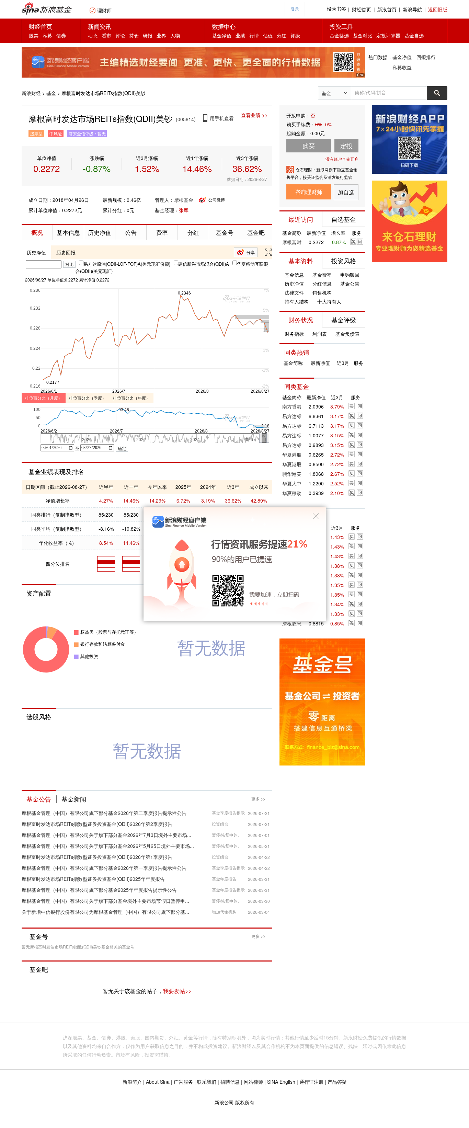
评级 (295, 35)
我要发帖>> (177, 991)
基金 (51, 93)
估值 (268, 35)
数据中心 (224, 26)
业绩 (240, 35)
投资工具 (341, 26)
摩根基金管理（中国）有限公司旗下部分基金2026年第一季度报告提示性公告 (104, 867)
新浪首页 (387, 9)
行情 (254, 35)
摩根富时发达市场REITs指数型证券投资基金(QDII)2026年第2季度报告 (97, 823)
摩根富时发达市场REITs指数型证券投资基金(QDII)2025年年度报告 (93, 878)
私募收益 (402, 67)
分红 (281, 35)
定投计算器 (388, 35)
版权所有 (244, 1102)
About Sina (158, 1081)
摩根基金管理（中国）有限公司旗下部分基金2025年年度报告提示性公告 (99, 889)
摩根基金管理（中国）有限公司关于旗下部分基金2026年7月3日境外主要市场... (106, 834)
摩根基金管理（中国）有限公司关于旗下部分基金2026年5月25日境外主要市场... (108, 845)
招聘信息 (230, 1081)
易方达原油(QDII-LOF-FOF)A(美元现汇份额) (126, 264)
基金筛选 (339, 35)
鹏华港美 (291, 473)
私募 (47, 35)
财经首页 (361, 9)
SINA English (281, 1081)
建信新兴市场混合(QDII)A (203, 264)
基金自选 (414, 35)
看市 (106, 35)
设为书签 (336, 9)
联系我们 (206, 1081)
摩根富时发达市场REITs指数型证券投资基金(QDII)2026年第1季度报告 (97, 856)
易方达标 (291, 416)
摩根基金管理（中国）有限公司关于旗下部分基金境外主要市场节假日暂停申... (105, 900)
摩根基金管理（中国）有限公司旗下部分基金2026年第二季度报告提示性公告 (104, 812)
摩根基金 (183, 199)
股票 (33, 35)
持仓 (134, 35)
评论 (120, 35)
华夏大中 (291, 483)
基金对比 (362, 35)
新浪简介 (132, 1081)
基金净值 (221, 35)
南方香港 (291, 406)
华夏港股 (291, 454)
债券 (61, 35)
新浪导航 (412, 9)
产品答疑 (337, 1081)
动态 (93, 35)
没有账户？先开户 (341, 159)
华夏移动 (291, 493)
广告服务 (183, 1081)
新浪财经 (31, 93)
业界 (161, 35)
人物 (175, 35)
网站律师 (253, 1081)
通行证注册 (311, 1081)
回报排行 (426, 57)
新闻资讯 (99, 26)
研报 (147, 35)
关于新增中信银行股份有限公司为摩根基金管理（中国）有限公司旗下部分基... (105, 911)
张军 (183, 210)
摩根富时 (291, 242)
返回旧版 (437, 9)
